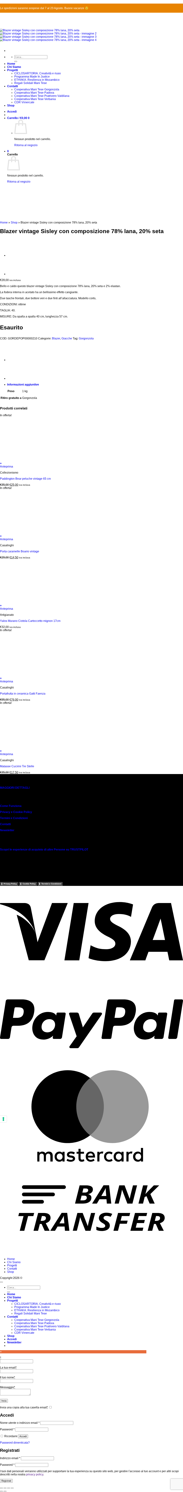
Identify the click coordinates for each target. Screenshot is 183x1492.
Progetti (12, 1265)
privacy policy (34, 1474)
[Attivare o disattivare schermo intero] (5, 1488)
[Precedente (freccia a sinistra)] (1, 1491)
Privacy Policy (10, 883)
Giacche (66, 338)
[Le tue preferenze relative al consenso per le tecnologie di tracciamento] (3, 1119)
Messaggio (7, 1387)
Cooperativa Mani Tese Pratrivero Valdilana (41, 1326)
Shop (14, 222)
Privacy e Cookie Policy (16, 812)
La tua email (8, 1367)
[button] (91, 463)
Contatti (5, 824)
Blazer (56, 338)
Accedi (23, 1436)
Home (4, 222)
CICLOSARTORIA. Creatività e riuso (37, 1303)
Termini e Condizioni (14, 818)
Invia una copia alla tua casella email (24, 1407)
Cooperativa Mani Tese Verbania (35, 1329)
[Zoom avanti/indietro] (1, 1488)
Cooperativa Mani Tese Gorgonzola (36, 1319)
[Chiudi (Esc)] (12, 1488)
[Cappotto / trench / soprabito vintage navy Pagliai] (16, 273)
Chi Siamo (14, 1262)
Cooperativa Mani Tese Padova (34, 1323)
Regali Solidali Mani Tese (30, 1313)
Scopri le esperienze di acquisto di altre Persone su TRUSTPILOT (44, 849)
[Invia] (8, 1291)
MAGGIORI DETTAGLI (14, 787)
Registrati (6, 1480)
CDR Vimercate (24, 1332)
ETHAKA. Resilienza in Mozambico (37, 1310)
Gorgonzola (86, 338)
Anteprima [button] (6, 466)
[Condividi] (8, 1488)
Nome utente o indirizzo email (19, 1422)
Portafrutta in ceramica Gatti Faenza (22, 693)
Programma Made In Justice (32, 1307)
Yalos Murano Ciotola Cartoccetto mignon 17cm (30, 620)
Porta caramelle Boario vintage (19, 551)
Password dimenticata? (15, 1442)
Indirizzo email (10, 1458)
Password (7, 1429)
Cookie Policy (29, 883)
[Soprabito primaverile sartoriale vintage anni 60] (16, 255)
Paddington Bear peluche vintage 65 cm (25, 478)
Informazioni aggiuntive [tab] (23, 384)
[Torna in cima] (1, 1282)
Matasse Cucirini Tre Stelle (17, 766)
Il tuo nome (7, 1377)
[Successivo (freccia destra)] (5, 1491)
